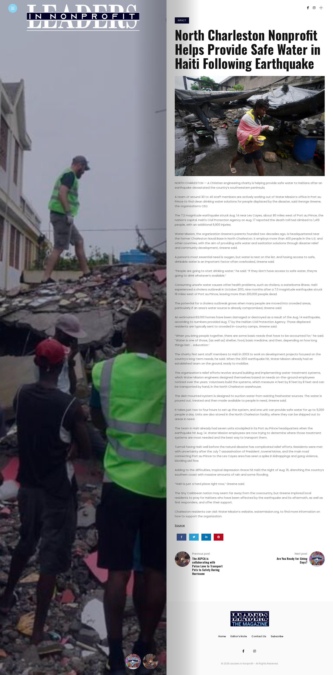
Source (180, 525)
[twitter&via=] (194, 537)
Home (222, 636)
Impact (182, 20)
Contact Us (258, 636)
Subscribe (277, 636)
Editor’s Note (238, 636)
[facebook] (181, 537)
